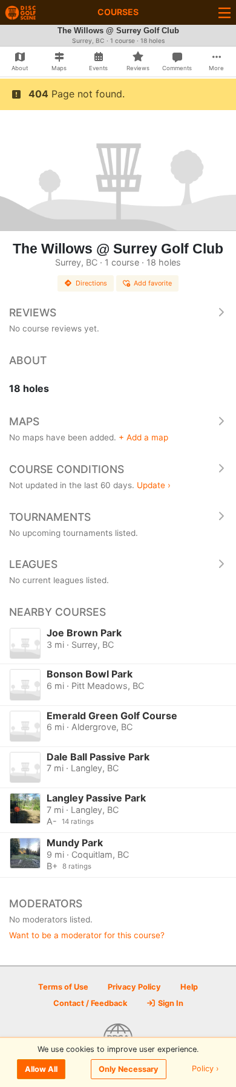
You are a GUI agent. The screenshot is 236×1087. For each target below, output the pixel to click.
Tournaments (50, 517)
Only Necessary (129, 1069)
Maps (24, 421)
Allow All (41, 1069)
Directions (91, 283)
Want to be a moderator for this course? (87, 935)
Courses (118, 12)
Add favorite (153, 283)
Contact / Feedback (90, 1003)
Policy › (205, 1069)
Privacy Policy (134, 986)
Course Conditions (66, 469)
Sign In (169, 1003)
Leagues (33, 564)
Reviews (32, 312)
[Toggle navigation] (224, 12)
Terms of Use (63, 986)
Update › (154, 485)
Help (189, 986)
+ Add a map (143, 437)
